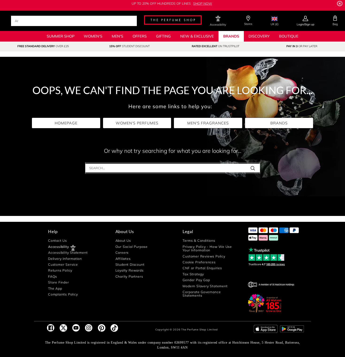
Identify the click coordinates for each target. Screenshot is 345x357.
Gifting (163, 36)
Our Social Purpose (131, 247)
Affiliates (123, 259)
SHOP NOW (202, 3)
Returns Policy (60, 271)
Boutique (288, 36)
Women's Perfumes (137, 123)
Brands (231, 36)
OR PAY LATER (301, 46)
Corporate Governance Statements (202, 294)
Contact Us (57, 241)
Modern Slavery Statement (205, 286)
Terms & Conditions (199, 241)
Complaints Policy (63, 294)
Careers (122, 252)
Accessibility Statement (68, 252)
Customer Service (63, 264)
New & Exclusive (197, 36)
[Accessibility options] (218, 19)
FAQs (52, 276)
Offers (140, 36)
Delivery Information (65, 259)
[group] (43, 46)
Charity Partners (129, 276)
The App (55, 288)
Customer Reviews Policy (204, 256)
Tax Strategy (193, 274)
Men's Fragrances (208, 123)
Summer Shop (60, 36)
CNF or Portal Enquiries (202, 268)
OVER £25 (43, 46)
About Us (123, 241)
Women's (93, 36)
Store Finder (58, 282)
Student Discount (130, 264)
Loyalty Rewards (129, 271)
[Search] (254, 168)
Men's (117, 36)
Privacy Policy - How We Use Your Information (207, 248)
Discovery (259, 36)
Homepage (66, 123)
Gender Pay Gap (196, 280)
